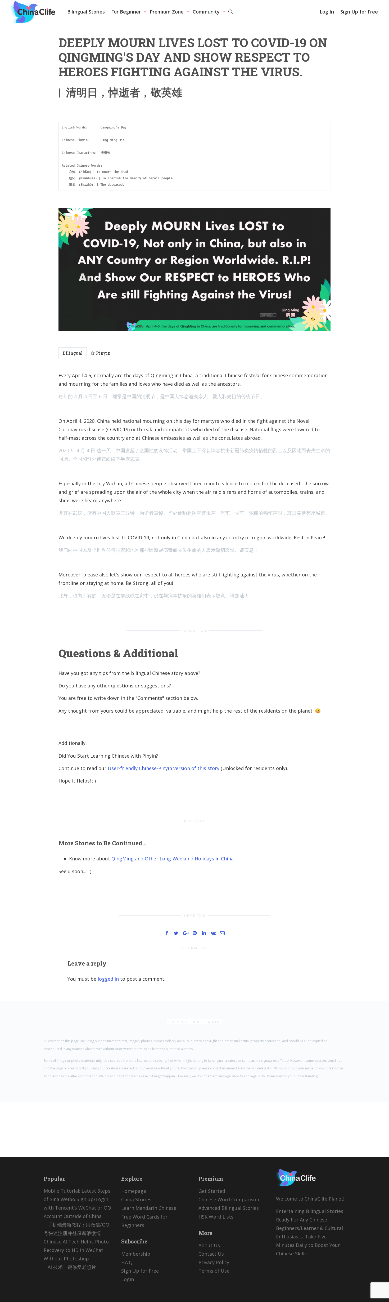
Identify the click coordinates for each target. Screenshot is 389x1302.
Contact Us (211, 1254)
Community (207, 11)
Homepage (133, 1191)
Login (127, 1279)
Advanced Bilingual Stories (228, 1208)
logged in (108, 979)
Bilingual (73, 353)
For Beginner (126, 11)
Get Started (211, 1191)
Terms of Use (213, 1271)
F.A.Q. (127, 1262)
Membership (135, 1254)
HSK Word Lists (215, 1217)
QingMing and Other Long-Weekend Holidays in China (172, 858)
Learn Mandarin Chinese (148, 1208)
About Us (209, 1245)
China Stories (136, 1199)
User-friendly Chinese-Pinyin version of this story (163, 768)
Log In (327, 11)
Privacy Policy (213, 1262)
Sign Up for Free (359, 11)
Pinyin (103, 353)
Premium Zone (167, 11)
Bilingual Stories (86, 11)
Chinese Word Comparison (228, 1199)
